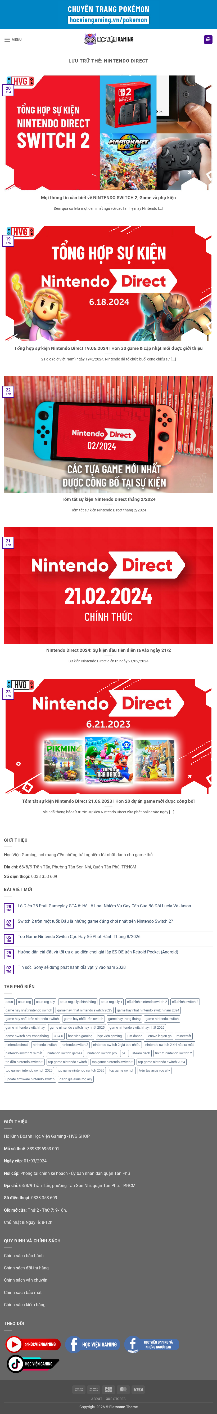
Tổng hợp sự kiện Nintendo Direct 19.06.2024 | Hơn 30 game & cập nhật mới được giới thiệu (108, 348)
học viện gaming (109, 1036)
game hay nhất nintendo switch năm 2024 (148, 1010)
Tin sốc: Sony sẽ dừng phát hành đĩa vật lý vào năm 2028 (72, 967)
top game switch (121, 1070)
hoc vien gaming (80, 1036)
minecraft (184, 1036)
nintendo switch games (64, 1053)
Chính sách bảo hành (24, 1255)
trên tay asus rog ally (154, 1070)
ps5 (124, 1053)
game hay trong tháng (124, 1019)
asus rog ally (45, 1002)
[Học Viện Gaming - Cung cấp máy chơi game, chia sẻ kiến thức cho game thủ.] (108, 39)
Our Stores (116, 1399)
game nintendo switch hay (25, 1027)
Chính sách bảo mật (23, 1292)
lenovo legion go (159, 1036)
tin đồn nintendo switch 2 (24, 1062)
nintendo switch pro (102, 1053)
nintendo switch (45, 1045)
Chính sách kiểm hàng (25, 1304)
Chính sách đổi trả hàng (26, 1267)
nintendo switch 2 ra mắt (24, 1053)
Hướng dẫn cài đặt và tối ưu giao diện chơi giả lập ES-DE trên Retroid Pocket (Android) (98, 951)
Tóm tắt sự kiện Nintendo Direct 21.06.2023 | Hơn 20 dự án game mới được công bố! (108, 801)
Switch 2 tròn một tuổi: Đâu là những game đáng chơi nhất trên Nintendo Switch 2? (95, 921)
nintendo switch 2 (75, 1045)
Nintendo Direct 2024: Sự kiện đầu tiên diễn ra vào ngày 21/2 (108, 650)
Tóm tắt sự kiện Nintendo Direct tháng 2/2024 (109, 499)
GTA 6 (58, 1036)
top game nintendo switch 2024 (161, 1062)
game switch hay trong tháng (27, 1036)
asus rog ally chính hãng (78, 1002)
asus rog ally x (111, 1002)
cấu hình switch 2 (185, 1002)
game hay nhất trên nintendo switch (32, 1019)
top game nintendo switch (67, 1062)
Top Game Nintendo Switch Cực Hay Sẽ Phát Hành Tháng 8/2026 (79, 936)
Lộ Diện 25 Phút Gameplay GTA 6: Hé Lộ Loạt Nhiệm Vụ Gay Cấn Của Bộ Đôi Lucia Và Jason (104, 905)
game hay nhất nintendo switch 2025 (84, 1010)
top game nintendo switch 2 (112, 1062)
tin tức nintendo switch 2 (173, 1053)
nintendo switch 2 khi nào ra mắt (169, 1045)
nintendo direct (17, 1045)
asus (9, 1002)
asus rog (24, 1002)
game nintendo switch (162, 1019)
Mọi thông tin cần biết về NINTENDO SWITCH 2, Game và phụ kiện (108, 197)
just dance (134, 1036)
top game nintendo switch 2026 (80, 1070)
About (96, 1399)
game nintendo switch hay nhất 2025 (77, 1027)
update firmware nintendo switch (30, 1079)
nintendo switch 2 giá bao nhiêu (116, 1045)
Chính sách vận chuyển (25, 1280)
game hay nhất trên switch (83, 1019)
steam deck (141, 1053)
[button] (13, 39)
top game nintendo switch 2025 (29, 1070)
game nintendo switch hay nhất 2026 (137, 1027)
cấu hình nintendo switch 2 (147, 1002)
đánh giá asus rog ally (76, 1079)
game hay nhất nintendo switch (29, 1010)
